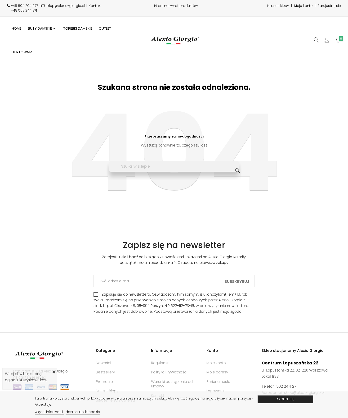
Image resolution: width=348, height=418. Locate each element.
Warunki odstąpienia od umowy (172, 384)
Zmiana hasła (218, 381)
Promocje (104, 381)
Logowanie (216, 390)
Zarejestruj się (329, 5)
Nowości (103, 362)
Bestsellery (105, 372)
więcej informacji (49, 411)
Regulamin (160, 362)
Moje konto (303, 5)
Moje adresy (217, 372)
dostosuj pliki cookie (83, 411)
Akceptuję (285, 399)
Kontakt (95, 5)
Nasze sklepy (278, 5)
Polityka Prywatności (169, 372)
